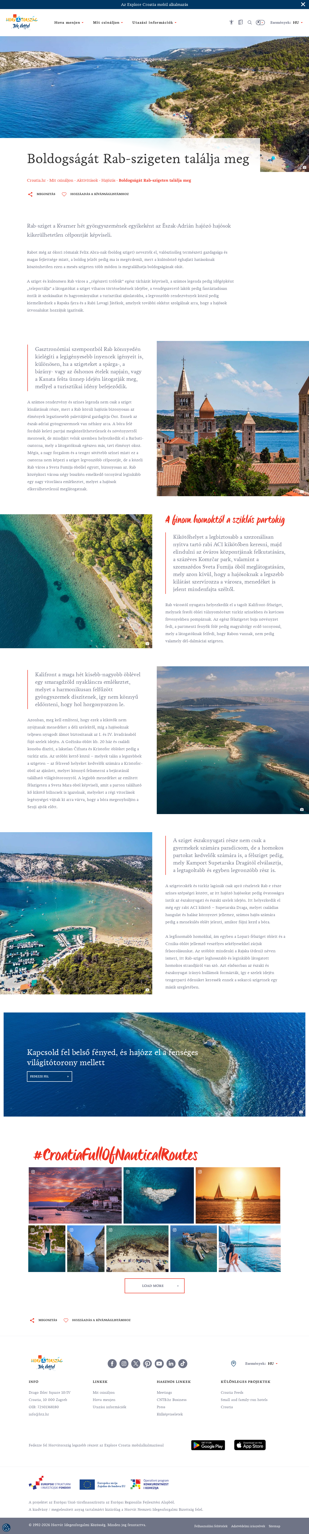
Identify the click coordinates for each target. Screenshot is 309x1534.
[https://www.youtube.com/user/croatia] (159, 1363)
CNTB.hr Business (172, 1400)
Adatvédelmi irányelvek (248, 1526)
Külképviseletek (170, 1414)
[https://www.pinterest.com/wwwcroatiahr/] (147, 1363)
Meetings (164, 1392)
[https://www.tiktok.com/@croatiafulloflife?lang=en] (182, 1363)
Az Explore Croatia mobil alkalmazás (154, 4)
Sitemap (274, 1526)
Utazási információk (109, 1407)
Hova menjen (104, 1400)
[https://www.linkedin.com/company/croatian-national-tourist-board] (171, 1363)
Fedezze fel (39, 1076)
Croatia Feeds (232, 1392)
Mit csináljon (104, 1392)
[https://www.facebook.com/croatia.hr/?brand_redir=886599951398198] (112, 1363)
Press (161, 1407)
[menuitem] (208, 1445)
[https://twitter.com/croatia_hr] (135, 1363)
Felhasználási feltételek (211, 1526)
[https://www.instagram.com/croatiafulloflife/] (123, 1363)
